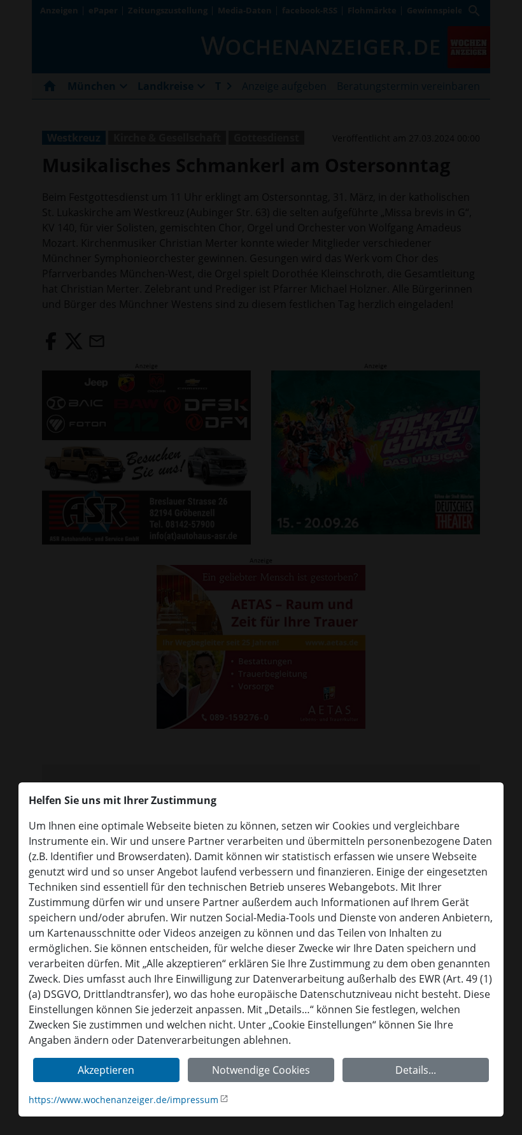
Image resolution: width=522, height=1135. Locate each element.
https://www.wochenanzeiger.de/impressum (123, 1100)
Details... (415, 1070)
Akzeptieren (106, 1070)
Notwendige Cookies (261, 1070)
